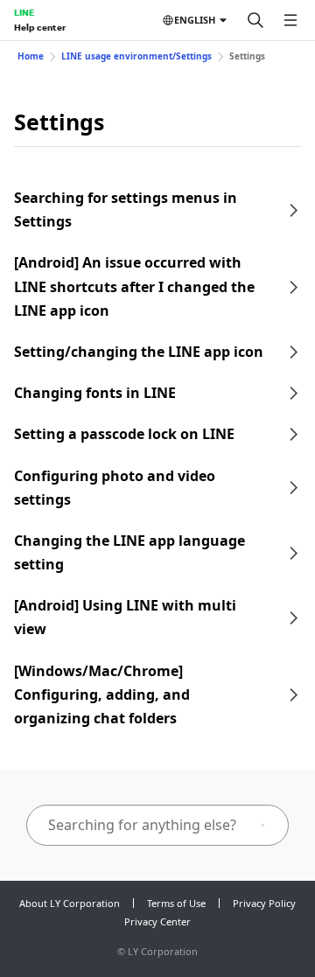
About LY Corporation (69, 903)
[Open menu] (290, 20)
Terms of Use (176, 903)
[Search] (255, 20)
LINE (24, 12)
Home (31, 56)
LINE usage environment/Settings (136, 56)
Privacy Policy (264, 903)
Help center (40, 27)
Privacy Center (157, 921)
